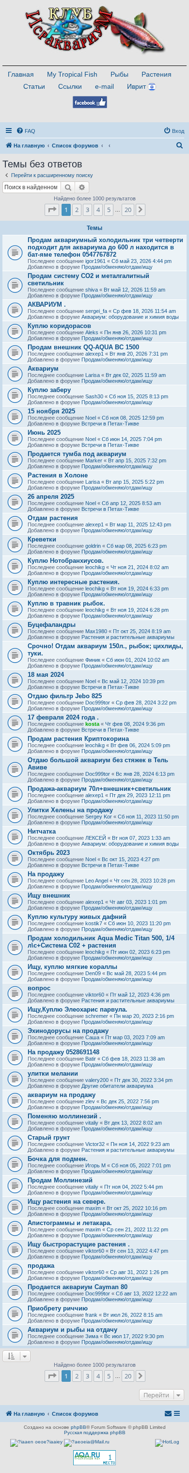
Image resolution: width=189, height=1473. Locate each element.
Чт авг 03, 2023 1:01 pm (138, 902)
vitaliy (91, 1123)
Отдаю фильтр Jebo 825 (65, 696)
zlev (90, 1101)
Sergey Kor (98, 816)
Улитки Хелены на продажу (70, 810)
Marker (93, 460)
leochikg (95, 567)
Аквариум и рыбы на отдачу (72, 1329)
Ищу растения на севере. (67, 1201)
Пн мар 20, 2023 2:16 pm (144, 1016)
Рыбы (119, 74)
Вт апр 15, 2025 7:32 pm (137, 460)
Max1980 (96, 631)
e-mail (104, 86)
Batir (90, 1059)
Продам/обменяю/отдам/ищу (117, 267)
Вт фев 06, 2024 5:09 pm (140, 745)
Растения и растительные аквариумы (127, 637)
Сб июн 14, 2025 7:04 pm (132, 439)
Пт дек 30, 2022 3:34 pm (143, 1080)
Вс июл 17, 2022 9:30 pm (134, 1336)
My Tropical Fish (72, 74)
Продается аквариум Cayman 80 (77, 1287)
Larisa (92, 375)
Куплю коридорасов (59, 325)
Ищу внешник (49, 895)
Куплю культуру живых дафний (77, 916)
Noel (90, 418)
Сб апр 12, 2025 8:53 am (131, 503)
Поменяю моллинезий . (64, 1116)
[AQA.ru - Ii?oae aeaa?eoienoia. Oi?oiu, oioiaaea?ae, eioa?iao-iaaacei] (94, 1457)
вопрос (39, 988)
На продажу (46, 874)
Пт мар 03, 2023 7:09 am (135, 1037)
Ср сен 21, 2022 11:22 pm (137, 1229)
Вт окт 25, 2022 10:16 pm (137, 1208)
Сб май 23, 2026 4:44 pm (141, 261)
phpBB (78, 1427)
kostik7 (93, 923)
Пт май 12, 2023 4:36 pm (140, 995)
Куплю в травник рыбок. (66, 603)
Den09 (93, 973)
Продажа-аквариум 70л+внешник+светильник (99, 788)
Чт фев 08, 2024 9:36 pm (135, 724)
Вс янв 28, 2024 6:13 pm (145, 774)
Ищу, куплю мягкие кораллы (72, 966)
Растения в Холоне (58, 475)
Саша (92, 1037)
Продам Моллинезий (60, 1180)
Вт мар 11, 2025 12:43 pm (140, 524)
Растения (157, 74)
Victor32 (95, 1144)
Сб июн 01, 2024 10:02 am (137, 660)
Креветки (42, 539)
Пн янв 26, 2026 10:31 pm (135, 332)
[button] (52, 209)
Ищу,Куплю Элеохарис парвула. (77, 1009)
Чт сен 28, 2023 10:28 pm (144, 881)
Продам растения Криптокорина (78, 738)
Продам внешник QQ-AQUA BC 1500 (83, 347)
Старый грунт (49, 1137)
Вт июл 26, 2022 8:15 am (132, 1315)
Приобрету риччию (58, 1308)
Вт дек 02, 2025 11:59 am (136, 375)
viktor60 (94, 995)
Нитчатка (42, 831)
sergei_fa (96, 311)
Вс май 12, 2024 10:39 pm (133, 681)
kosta (92, 724)
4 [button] (98, 209)
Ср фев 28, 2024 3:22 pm (146, 702)
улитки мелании (53, 1073)
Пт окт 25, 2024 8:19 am (142, 631)
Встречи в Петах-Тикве (110, 423)
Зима (91, 1336)
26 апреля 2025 (51, 496)
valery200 (97, 1080)
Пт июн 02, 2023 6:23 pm (140, 952)
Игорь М (95, 1165)
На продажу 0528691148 (63, 1052)
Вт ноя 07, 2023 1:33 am (141, 838)
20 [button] (128, 209)
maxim (93, 1208)
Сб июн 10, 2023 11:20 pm (139, 923)
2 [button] (77, 209)
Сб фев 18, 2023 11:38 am (133, 1059)
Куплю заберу (49, 389)
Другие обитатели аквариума (117, 1086)
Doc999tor (97, 702)
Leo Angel (96, 881)
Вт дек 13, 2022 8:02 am (133, 1123)
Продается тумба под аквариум (77, 454)
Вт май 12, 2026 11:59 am (134, 290)
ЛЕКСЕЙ (95, 838)
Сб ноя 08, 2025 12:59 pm (133, 418)
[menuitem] (25, 131)
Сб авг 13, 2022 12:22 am (146, 1293)
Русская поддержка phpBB (95, 1432)
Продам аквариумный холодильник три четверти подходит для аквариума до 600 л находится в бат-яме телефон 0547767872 (105, 247)
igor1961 (95, 261)
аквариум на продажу (61, 1094)
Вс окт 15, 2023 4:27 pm (130, 859)
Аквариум (43, 368)
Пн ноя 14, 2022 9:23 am (140, 1144)
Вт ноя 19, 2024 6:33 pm (139, 588)
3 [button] (87, 209)
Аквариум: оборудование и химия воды (130, 317)
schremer (96, 1016)
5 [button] (108, 209)
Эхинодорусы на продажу (68, 1030)
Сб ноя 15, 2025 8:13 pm (138, 396)
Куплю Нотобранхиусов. (66, 560)
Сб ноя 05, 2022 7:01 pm (141, 1165)
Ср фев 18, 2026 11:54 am (144, 311)
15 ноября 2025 (51, 411)
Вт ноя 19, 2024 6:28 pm (139, 610)
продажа (41, 1265)
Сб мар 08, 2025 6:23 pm (137, 546)
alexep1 (94, 354)
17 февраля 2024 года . (63, 717)
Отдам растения (53, 518)
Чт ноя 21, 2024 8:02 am (139, 567)
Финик (92, 660)
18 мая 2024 (46, 674)
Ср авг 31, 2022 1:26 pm (139, 1272)
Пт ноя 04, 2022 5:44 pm (133, 1187)
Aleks (91, 332)
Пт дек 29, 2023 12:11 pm (140, 795)
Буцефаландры (52, 624)
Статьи (34, 86)
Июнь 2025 (44, 432)
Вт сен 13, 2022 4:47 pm (139, 1251)
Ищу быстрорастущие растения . (79, 1244)
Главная (21, 74)
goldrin (93, 546)
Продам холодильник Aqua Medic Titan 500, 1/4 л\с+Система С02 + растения (101, 941)
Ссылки (70, 86)
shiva (91, 290)
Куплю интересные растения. (74, 582)
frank (91, 1315)
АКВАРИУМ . (47, 304)
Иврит (136, 86)
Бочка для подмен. (58, 1158)
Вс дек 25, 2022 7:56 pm (130, 1101)
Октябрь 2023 (49, 852)
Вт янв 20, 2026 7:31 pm (139, 354)
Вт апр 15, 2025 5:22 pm (135, 482)
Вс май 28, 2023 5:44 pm (136, 973)
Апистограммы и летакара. (70, 1223)
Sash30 (94, 396)
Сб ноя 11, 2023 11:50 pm (148, 816)
